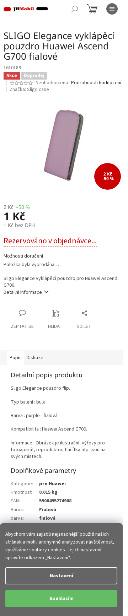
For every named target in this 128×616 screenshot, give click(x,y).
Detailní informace (23, 292)
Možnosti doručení (23, 256)
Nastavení (61, 575)
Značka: (29, 89)
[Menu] (112, 9)
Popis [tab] (16, 357)
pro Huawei (52, 483)
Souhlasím (61, 598)
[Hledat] (75, 9)
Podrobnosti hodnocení (96, 83)
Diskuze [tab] (35, 357)
